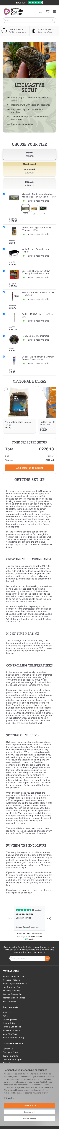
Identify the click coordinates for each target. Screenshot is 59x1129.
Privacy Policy (9, 1023)
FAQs (5, 1016)
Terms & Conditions (12, 1026)
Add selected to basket (29, 467)
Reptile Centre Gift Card (14, 976)
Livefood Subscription (13, 1059)
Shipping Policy (10, 1019)
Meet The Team (10, 1034)
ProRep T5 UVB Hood (32, 314)
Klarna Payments (10, 1056)
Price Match (8, 1063)
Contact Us (8, 1048)
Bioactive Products (11, 990)
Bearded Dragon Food (13, 994)
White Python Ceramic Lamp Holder (36, 250)
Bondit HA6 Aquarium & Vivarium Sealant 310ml (38, 358)
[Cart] (47, 11)
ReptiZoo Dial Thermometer (35, 336)
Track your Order (10, 1052)
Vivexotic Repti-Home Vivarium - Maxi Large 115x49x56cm (38, 195)
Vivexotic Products (11, 980)
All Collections (9, 1001)
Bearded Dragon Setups (14, 997)
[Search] (53, 20)
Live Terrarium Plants (12, 987)
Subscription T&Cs (11, 1030)
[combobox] (29, 20)
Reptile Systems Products (15, 983)
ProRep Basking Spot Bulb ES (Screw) (36, 228)
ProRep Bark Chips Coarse (18, 422)
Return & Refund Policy (13, 1037)
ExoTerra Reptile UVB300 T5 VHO (38, 292)
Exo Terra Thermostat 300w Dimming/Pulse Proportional (36, 272)
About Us (7, 1012)
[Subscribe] (47, 958)
